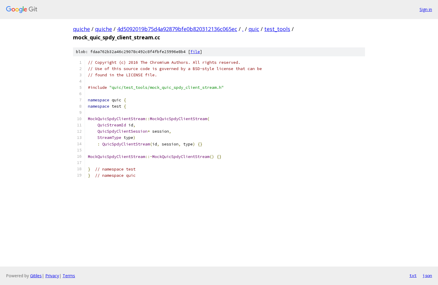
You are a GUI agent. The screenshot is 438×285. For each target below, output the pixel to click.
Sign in (426, 9)
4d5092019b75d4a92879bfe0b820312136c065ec (177, 28)
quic (253, 28)
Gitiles (36, 275)
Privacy (52, 275)
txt (413, 275)
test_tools (277, 28)
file (195, 51)
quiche (81, 28)
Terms (69, 275)
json (427, 275)
